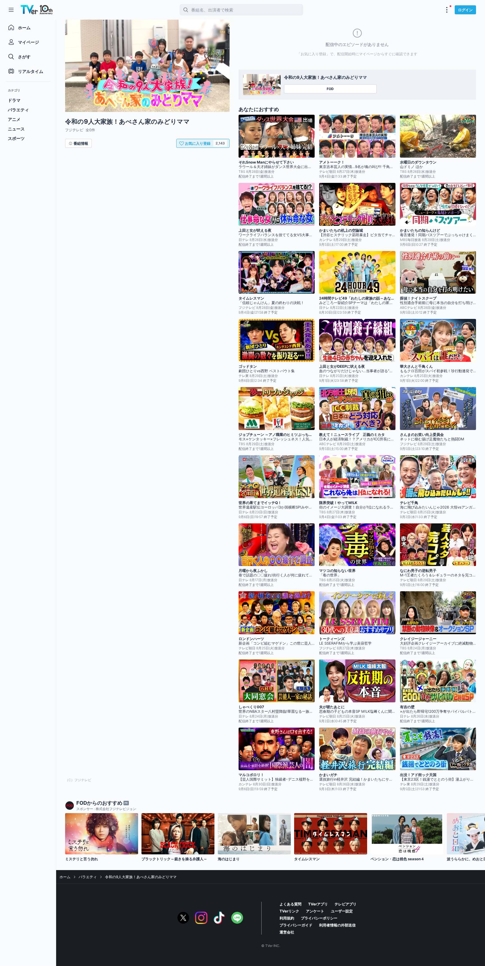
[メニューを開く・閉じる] (446, 9)
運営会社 (287, 932)
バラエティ (88, 877)
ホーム (65, 877)
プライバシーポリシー (319, 918)
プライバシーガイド (296, 925)
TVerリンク (289, 911)
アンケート (315, 911)
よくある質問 (290, 904)
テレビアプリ (345, 904)
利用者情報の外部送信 (337, 925)
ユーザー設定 (342, 911)
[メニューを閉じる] (11, 9)
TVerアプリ (318, 904)
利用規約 (287, 918)
